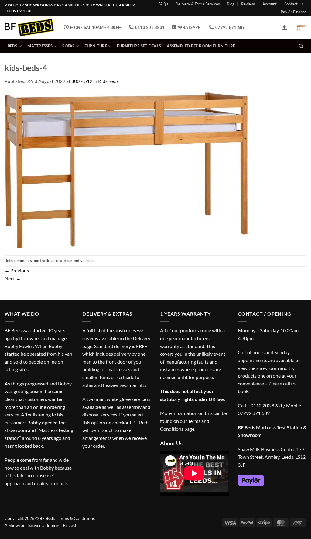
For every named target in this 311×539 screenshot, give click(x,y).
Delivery (141, 338)
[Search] (301, 46)
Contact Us (293, 4)
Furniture (95, 45)
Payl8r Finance (293, 11)
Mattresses (40, 45)
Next (13, 278)
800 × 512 (81, 81)
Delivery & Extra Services (197, 4)
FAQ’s (163, 4)
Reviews (248, 4)
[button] (285, 27)
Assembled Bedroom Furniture (201, 45)
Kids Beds (108, 81)
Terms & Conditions (76, 518)
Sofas (68, 45)
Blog (230, 4)
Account (269, 4)
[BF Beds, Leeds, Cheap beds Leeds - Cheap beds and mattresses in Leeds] (30, 27)
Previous (17, 270)
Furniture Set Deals (139, 45)
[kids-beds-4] (126, 169)
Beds (13, 45)
